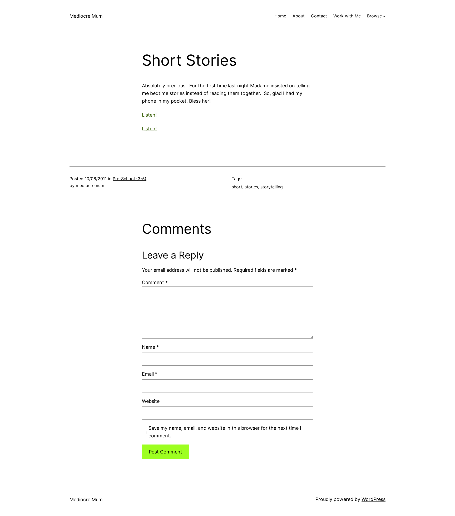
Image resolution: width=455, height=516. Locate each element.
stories (251, 186)
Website (151, 401)
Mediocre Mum (86, 16)
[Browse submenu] (384, 16)
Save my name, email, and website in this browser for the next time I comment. (225, 431)
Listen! (149, 115)
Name (150, 347)
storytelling (271, 186)
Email (149, 374)
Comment (155, 282)
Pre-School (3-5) (129, 178)
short (237, 186)
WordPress (373, 499)
